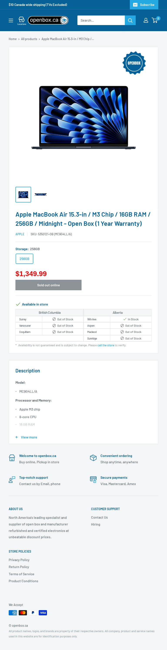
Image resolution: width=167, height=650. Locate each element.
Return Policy (19, 567)
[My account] (146, 20)
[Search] (130, 20)
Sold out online (48, 285)
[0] (154, 20)
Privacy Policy (19, 560)
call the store (105, 345)
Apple (19, 234)
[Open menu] (11, 20)
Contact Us (99, 517)
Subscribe (147, 5)
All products (29, 39)
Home (13, 39)
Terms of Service (21, 574)
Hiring (95, 524)
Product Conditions (23, 581)
